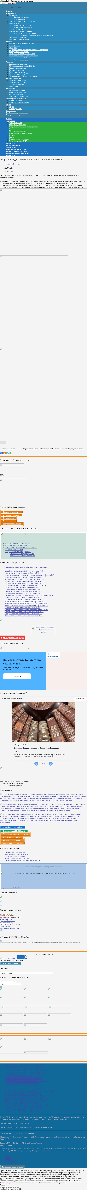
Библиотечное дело (21, 60)
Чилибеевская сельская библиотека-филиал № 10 (23, 616)
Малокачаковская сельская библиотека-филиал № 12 (25, 602)
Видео (11, 107)
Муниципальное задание (18, 131)
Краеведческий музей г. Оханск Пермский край (23, 860)
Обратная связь (19, 19)
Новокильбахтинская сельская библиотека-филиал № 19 (26, 606)
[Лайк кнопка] (3, 442)
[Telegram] (7, 453)
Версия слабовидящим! (14, 638)
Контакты (13, 15)
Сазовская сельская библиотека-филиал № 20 (22, 608)
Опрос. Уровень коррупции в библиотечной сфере (33, 35)
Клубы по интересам (17, 72)
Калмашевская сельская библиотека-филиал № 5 (23, 583)
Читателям (10, 62)
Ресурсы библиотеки (13, 78)
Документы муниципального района (23, 127)
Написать (17, 676)
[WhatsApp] (11, 453)
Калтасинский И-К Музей (15, 856)
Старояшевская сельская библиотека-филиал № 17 (24, 612)
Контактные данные (21, 17)
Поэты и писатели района (19, 103)
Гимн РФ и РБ (14, 46)
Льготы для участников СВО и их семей (21, 548)
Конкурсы (13, 48)
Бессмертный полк (16, 94)
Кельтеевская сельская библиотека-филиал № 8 (23, 589)
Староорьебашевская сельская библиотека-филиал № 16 (26, 610)
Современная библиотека (23, 58)
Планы (11, 137)
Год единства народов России (16, 115)
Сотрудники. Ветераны (18, 37)
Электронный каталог (17, 80)
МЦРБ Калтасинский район (11, 7)
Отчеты (12, 135)
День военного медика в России (10, 924)
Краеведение (10, 88)
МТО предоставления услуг (24, 27)
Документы (10, 121)
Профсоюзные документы (19, 139)
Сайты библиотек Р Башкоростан (22, 54)
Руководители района (17, 92)
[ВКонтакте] (1, 453)
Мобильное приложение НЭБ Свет (22, 66)
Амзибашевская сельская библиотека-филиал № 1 (24, 571)
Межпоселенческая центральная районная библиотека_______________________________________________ (26, 568)
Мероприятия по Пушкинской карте (23, 76)
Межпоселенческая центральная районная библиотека (26, 1064)
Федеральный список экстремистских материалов (28, 50)
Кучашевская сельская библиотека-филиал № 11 (23, 599)
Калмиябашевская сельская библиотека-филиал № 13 (25, 585)
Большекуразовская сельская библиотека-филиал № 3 (25, 577)
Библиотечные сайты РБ (18, 74)
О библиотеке (11, 13)
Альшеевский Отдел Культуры (16, 854)
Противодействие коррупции (20, 31)
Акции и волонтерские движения (18, 552)
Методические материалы (19, 52)
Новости (8, 1159)
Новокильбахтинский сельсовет (17, 858)
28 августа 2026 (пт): (6, 923)
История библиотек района (19, 39)
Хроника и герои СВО (14, 550)
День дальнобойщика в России (9, 928)
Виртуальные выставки (18, 64)
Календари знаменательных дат (21, 44)
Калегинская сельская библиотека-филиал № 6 (23, 581)
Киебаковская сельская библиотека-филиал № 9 (23, 591)
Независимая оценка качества (20, 133)
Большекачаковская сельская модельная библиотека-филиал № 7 (29, 575)
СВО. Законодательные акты (16, 546)
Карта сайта (10, 155)
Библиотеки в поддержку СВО (22, 554)
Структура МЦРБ (16, 29)
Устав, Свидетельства (17, 125)
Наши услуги (14, 23)
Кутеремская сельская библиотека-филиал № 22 (23, 597)
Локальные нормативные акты (21, 129)
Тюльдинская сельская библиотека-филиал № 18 (23, 614)
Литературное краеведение (16, 98)
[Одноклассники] (4, 453)
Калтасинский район (17, 90)
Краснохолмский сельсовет (15, 852)
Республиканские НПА (18, 141)
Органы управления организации (22, 21)
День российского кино (7, 921)
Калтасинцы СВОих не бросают (22, 556)
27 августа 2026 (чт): (6, 919)
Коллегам (9, 42)
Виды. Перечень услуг (22, 25)
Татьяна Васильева (14, 164)
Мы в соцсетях (10, 1163)
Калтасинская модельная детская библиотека (22, 587)
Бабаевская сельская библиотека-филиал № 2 (22, 573)
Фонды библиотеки (16, 84)
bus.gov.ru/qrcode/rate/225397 (10, 888)
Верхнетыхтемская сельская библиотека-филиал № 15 (25, 579)
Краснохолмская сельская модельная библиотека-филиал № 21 (29, 595)
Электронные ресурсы (17, 82)
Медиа (8, 105)
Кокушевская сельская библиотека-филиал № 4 (23, 593)
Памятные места (15, 101)
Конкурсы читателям (17, 70)
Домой (7, 1157)
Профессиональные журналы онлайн (23, 56)
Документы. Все (15, 123)
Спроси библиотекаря (17, 68)
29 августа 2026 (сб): (6, 926)
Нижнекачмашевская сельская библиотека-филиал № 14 (26, 604)
